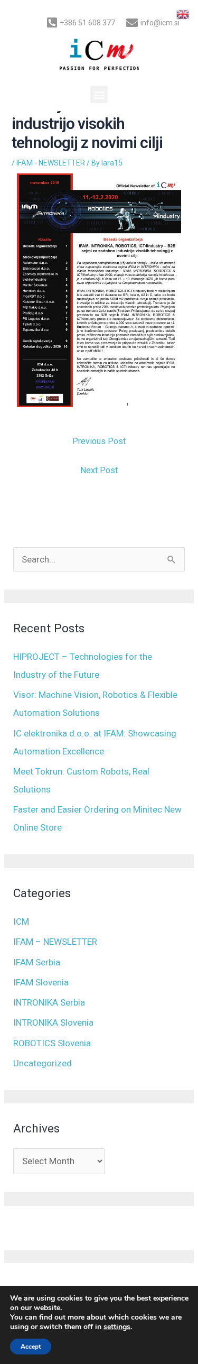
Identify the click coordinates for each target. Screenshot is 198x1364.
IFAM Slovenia (41, 982)
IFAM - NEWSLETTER (50, 163)
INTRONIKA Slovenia (53, 1022)
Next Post (99, 470)
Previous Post (99, 441)
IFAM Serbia (36, 962)
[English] (183, 14)
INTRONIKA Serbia (49, 1002)
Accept (31, 1346)
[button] (99, 94)
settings (116, 1327)
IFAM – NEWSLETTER (55, 941)
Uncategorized (42, 1063)
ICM (21, 921)
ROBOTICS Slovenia (52, 1043)
